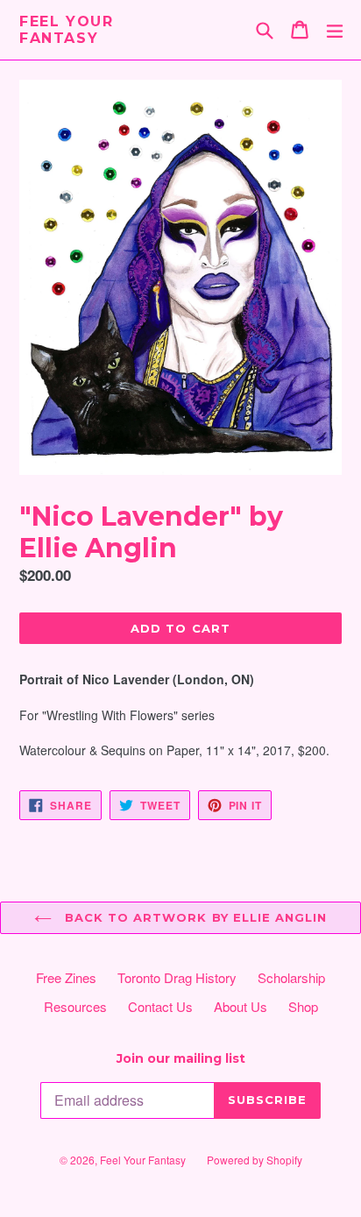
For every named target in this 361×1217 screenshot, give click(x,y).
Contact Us (160, 1006)
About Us (240, 1006)
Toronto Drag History (177, 977)
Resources (75, 1006)
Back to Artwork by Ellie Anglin (193, 917)
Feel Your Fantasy (66, 29)
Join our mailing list (181, 1058)
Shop (303, 1006)
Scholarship (291, 977)
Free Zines (66, 977)
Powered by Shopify (254, 1159)
